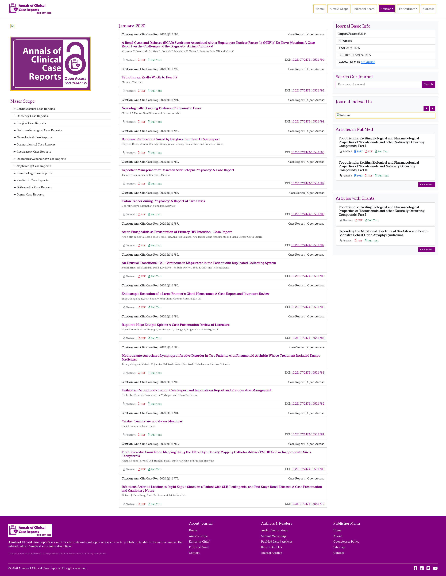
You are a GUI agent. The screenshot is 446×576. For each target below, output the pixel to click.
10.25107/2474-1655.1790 (307, 152)
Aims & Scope (339, 8)
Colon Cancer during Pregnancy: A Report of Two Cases (163, 201)
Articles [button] (385, 8)
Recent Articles (271, 547)
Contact (428, 8)
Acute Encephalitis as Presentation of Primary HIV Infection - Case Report (177, 232)
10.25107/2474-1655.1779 (307, 503)
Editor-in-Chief (199, 542)
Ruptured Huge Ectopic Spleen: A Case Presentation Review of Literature (176, 325)
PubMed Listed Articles (277, 542)
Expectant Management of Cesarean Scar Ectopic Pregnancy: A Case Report (178, 170)
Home (320, 8)
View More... (427, 185)
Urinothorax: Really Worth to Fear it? (149, 77)
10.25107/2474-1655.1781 (307, 434)
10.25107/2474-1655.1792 (307, 90)
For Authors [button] (407, 8)
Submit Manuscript (274, 536)
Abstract (130, 60)
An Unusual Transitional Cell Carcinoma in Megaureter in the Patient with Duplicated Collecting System (199, 263)
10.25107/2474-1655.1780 (307, 469)
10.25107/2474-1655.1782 (307, 403)
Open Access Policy (346, 542)
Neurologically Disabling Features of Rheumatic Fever (161, 108)
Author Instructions (274, 530)
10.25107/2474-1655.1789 (307, 183)
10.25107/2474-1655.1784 (307, 338)
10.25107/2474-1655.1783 (307, 372)
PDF (143, 60)
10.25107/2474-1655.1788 (307, 214)
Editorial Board (364, 8)
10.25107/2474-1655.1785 (307, 307)
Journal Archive (271, 553)
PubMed (347, 151)
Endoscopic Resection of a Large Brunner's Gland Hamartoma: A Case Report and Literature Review (196, 294)
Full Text (156, 60)
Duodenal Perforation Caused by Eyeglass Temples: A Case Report (171, 139)
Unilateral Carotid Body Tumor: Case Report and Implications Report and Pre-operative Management (196, 390)
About (337, 536)
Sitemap (339, 547)
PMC (359, 151)
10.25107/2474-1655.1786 (307, 276)
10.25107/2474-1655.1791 (307, 121)
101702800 (368, 62)
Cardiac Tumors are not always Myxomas (152, 421)
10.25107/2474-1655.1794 (307, 59)
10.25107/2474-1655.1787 (307, 245)
